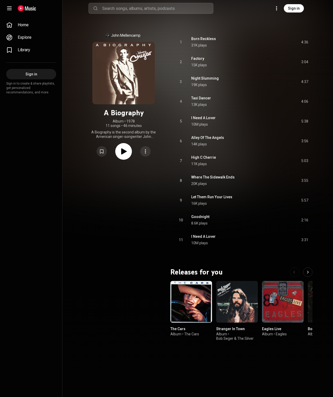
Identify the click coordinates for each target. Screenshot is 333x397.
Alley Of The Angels (207, 138)
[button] (102, 151)
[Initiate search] (95, 8)
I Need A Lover (203, 118)
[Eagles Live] (283, 302)
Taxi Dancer (201, 98)
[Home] (27, 8)
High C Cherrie (203, 157)
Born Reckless (203, 39)
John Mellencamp (125, 35)
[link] (31, 25)
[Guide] (9, 8)
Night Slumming (205, 78)
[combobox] (157, 8)
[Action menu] (145, 151)
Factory (197, 58)
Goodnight (200, 217)
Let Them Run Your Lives (211, 197)
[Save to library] (102, 151)
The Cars (177, 329)
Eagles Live (271, 329)
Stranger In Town (230, 329)
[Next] (307, 272)
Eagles (281, 334)
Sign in (294, 8)
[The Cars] (191, 302)
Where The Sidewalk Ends (213, 177)
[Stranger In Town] (237, 302)
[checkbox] (305, 42)
